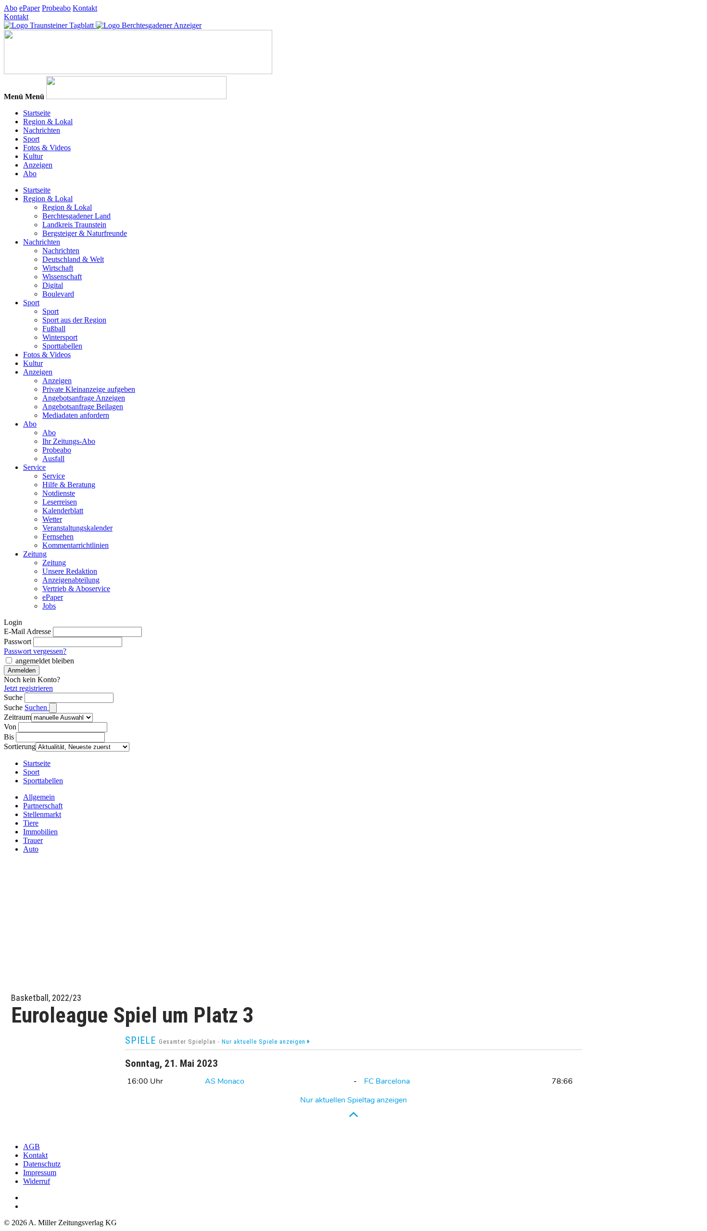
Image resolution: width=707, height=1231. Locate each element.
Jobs (49, 606)
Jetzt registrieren (28, 688)
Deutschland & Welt (73, 259)
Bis (9, 737)
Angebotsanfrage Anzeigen (83, 398)
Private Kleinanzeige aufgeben (88, 389)
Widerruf (36, 1181)
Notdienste (58, 493)
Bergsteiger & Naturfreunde (84, 233)
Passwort (17, 641)
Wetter (52, 519)
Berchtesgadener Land (76, 216)
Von (10, 727)
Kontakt (85, 8)
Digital (52, 285)
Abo (10, 8)
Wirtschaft (57, 268)
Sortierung (20, 746)
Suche (13, 697)
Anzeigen (37, 165)
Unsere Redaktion (69, 571)
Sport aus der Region (74, 320)
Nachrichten (41, 130)
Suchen (37, 707)
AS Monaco (224, 1081)
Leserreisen (59, 502)
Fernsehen (58, 536)
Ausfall (53, 458)
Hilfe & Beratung (68, 484)
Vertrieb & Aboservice (76, 588)
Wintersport (59, 337)
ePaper (29, 8)
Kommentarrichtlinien (75, 545)
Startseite (36, 113)
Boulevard (58, 294)
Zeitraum (17, 717)
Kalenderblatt (62, 510)
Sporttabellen (62, 346)
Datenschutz (42, 1164)
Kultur (33, 156)
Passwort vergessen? (35, 651)
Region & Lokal (48, 121)
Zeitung (35, 554)
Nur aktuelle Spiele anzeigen (264, 1041)
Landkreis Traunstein (74, 224)
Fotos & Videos (47, 147)
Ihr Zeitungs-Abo (68, 441)
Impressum (39, 1172)
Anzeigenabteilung (71, 580)
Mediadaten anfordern (75, 415)
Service (34, 467)
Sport (31, 139)
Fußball (53, 328)
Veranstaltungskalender (77, 528)
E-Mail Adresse (27, 631)
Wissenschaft (62, 276)
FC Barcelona (387, 1081)
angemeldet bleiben (44, 661)
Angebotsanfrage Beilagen (82, 406)
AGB (31, 1146)
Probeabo (56, 8)
